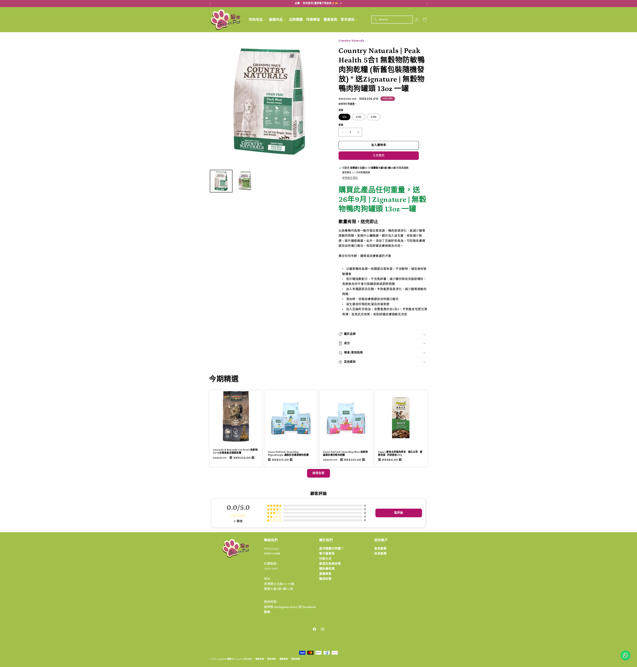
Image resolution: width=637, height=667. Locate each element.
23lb (374, 117)
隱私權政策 (327, 569)
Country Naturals (351, 40)
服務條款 (325, 574)
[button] (392, 20)
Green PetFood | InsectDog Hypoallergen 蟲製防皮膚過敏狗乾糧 (288, 453)
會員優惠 (380, 548)
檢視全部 (318, 473)
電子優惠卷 (327, 553)
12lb (358, 117)
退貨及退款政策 (330, 563)
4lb (344, 117)
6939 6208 (272, 553)
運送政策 (325, 579)
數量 (341, 125)
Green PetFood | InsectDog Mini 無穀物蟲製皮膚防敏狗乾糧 (345, 453)
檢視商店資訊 (350, 178)
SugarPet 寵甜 (224, 659)
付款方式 (325, 558)
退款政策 (259, 659)
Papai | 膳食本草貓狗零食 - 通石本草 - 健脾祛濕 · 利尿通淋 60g (400, 453)
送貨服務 (380, 553)
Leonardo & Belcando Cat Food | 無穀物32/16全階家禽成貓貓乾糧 (235, 451)
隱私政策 (271, 659)
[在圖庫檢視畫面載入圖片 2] (245, 181)
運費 (352, 104)
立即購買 (379, 155)
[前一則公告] (210, 3)
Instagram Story (286, 607)
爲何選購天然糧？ (331, 548)
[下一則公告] (427, 3)
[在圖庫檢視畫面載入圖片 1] (221, 181)
